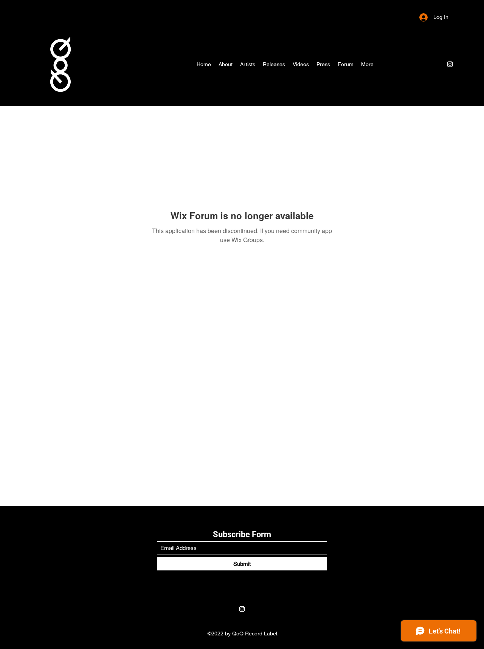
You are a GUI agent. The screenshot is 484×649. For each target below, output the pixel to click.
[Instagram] (450, 64)
